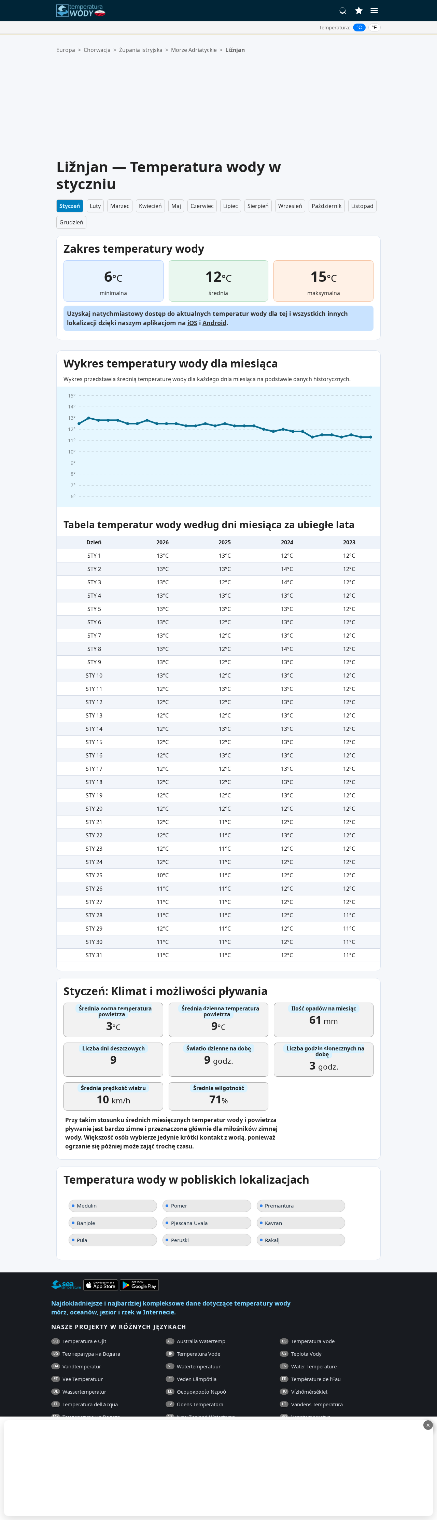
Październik (327, 206)
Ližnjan (235, 50)
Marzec (119, 206)
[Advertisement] (223, 106)
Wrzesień (290, 206)
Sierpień (258, 206)
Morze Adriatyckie (194, 50)
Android (214, 323)
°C (359, 27)
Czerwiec (202, 206)
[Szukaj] (343, 10)
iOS (192, 323)
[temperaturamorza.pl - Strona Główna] (83, 10)
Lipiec (230, 206)
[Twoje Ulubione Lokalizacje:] (358, 10)
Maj (176, 206)
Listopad (362, 206)
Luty (95, 206)
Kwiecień (150, 206)
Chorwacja (97, 50)
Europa (65, 50)
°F (374, 27)
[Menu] (374, 10)
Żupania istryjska (141, 50)
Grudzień (71, 222)
